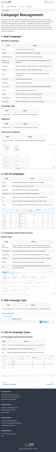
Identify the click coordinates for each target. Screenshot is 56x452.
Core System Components (8, 434)
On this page (5, 10)
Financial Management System (9, 394)
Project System (5, 412)
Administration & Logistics (8, 410)
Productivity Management (8, 425)
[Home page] (2, 6)
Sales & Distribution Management (10, 397)
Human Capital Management (9, 420)
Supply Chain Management (8, 399)
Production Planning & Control (9, 407)
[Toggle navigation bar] (2, 2)
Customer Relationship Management (11, 423)
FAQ (2, 436)
